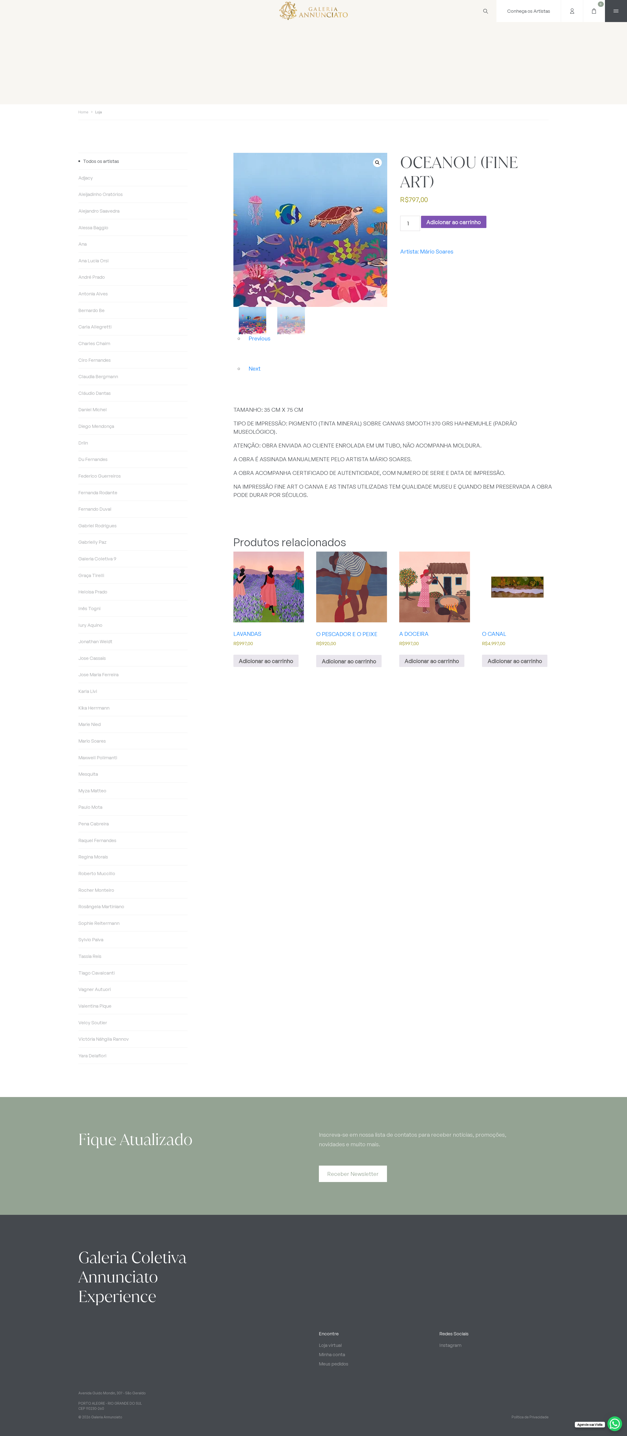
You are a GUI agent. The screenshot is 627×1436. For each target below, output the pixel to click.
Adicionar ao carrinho (453, 221)
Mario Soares (92, 741)
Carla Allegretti (94, 327)
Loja (98, 112)
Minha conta (332, 1354)
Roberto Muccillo (96, 873)
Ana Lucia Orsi (93, 261)
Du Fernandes (93, 459)
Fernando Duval (94, 509)
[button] (377, 162)
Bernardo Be (91, 310)
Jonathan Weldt (95, 641)
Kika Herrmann (93, 708)
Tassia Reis (89, 956)
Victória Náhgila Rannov (103, 1039)
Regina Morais (93, 857)
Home (83, 112)
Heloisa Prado (92, 592)
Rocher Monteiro (96, 890)
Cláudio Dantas (94, 393)
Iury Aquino (90, 625)
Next (255, 368)
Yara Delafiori (92, 1056)
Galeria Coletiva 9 (97, 559)
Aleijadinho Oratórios (100, 194)
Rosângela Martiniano (101, 906)
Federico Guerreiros (99, 476)
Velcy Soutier (92, 1023)
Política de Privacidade (530, 1417)
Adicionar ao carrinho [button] (266, 660)
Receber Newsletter (353, 1173)
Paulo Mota (90, 807)
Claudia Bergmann (98, 376)
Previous (259, 338)
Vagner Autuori (94, 989)
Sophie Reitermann (99, 923)
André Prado (91, 277)
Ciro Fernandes (94, 360)
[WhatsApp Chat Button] (614, 1423)
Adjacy (85, 178)
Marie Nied (89, 724)
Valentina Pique (94, 1006)
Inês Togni (89, 608)
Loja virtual (330, 1345)
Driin (83, 443)
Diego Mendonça (96, 426)
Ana (82, 244)
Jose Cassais (92, 658)
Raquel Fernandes (97, 840)
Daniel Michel (92, 409)
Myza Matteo (92, 791)
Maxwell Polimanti (97, 757)
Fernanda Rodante (97, 492)
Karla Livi (87, 691)
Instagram (450, 1345)
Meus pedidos (333, 1364)
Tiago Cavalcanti (96, 973)
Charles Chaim (94, 343)
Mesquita (88, 774)
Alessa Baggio (93, 227)
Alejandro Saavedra (99, 211)
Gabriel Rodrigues (97, 526)
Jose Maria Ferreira (98, 674)
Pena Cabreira (93, 824)
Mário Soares (436, 251)
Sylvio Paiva (90, 939)
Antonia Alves (93, 294)
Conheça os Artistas (528, 11)
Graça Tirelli (91, 575)
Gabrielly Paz (92, 542)
